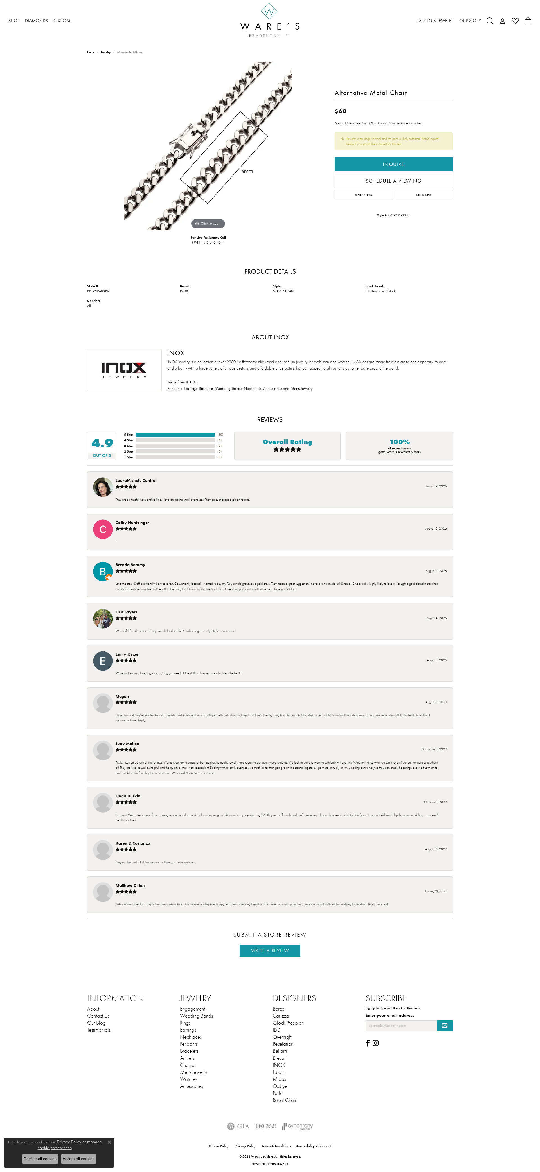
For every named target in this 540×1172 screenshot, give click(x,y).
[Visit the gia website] (238, 1126)
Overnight (282, 1037)
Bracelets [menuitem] (189, 1051)
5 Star (128, 434)
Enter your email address (390, 1015)
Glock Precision (288, 1023)
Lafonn (279, 1072)
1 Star (128, 457)
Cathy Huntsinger (132, 522)
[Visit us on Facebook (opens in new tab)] (368, 1043)
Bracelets (206, 388)
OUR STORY (470, 20)
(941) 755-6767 (208, 242)
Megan (122, 696)
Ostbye (280, 1086)
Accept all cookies (78, 1159)
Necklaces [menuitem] (191, 1037)
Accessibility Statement (314, 1146)
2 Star (128, 451)
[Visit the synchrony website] (297, 1126)
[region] (208, 146)
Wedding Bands (228, 388)
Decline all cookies (40, 1159)
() (220, 434)
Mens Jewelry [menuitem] (193, 1072)
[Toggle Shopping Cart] (528, 21)
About (93, 1009)
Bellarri (280, 1051)
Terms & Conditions (276, 1146)
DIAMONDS (36, 20)
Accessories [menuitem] (191, 1086)
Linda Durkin (128, 795)
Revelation (283, 1044)
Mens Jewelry (302, 388)
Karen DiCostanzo (133, 843)
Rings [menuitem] (185, 1023)
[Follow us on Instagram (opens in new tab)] (376, 1043)
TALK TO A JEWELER (435, 20)
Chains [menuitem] (187, 1065)
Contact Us (98, 1016)
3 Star (128, 446)
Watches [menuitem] (188, 1079)
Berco (279, 1009)
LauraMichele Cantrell (137, 480)
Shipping (364, 194)
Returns (424, 194)
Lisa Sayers (127, 612)
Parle (278, 1093)
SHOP (13, 20)
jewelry (106, 52)
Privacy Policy (245, 1146)
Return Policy (219, 1146)
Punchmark (279, 1164)
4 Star (128, 440)
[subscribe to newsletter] (445, 1025)
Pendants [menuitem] (188, 1044)
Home (90, 52)
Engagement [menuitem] (192, 1009)
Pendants (174, 388)
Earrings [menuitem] (188, 1030)
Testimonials (99, 1030)
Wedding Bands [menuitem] (196, 1016)
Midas (279, 1079)
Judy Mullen (127, 743)
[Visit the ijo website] (265, 1126)
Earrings (190, 388)
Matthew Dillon (130, 885)
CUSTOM (61, 20)
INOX (184, 291)
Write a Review (270, 950)
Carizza (281, 1016)
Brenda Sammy (130, 564)
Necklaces (252, 388)
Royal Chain (285, 1100)
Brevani (280, 1058)
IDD (277, 1030)
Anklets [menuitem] (187, 1058)
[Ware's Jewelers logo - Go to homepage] (270, 21)
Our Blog (96, 1023)
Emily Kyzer (127, 654)
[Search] (490, 21)
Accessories (272, 388)
